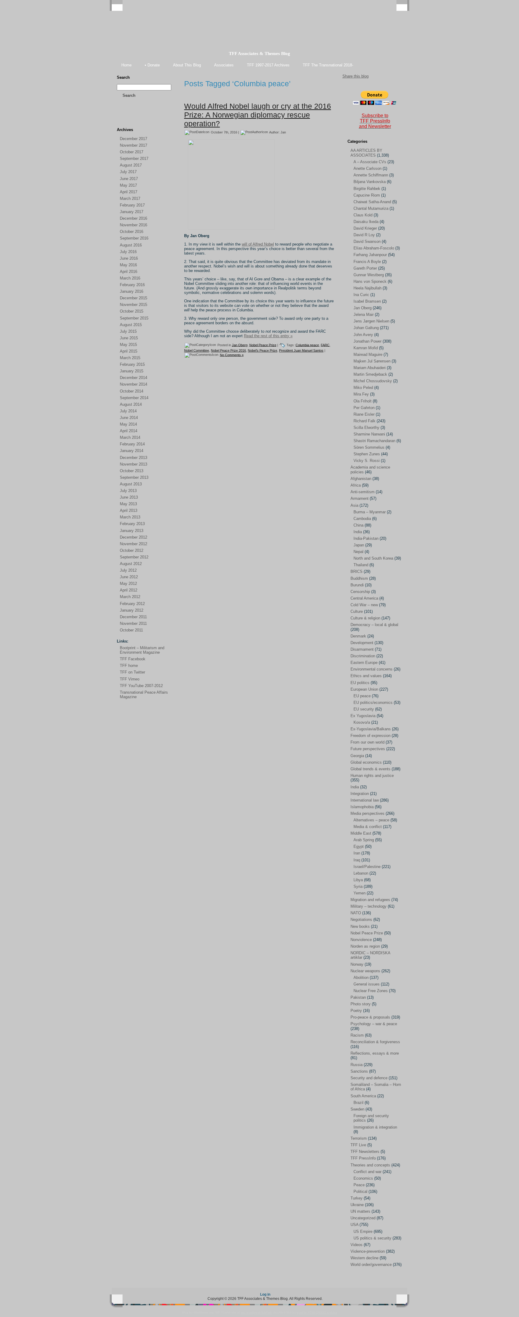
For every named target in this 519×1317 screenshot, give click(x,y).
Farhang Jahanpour (370, 254)
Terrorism (359, 1138)
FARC (325, 345)
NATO (356, 913)
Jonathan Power (367, 341)
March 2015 (130, 358)
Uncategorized (363, 1218)
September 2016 (134, 238)
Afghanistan (361, 478)
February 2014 (132, 444)
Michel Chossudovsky (373, 381)
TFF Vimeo (129, 679)
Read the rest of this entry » (268, 336)
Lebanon (361, 873)
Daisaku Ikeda (366, 221)
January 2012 (131, 610)
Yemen (360, 893)
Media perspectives (367, 813)
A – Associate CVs (370, 162)
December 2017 (133, 138)
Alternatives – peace (371, 820)
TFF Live (358, 1145)
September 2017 (134, 158)
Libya (358, 880)
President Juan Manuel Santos (301, 350)
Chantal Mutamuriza (371, 208)
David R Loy (364, 235)
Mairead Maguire (368, 354)
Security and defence (369, 1078)
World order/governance (371, 1264)
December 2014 (133, 377)
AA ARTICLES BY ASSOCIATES (366, 152)
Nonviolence (361, 939)
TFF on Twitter (132, 672)
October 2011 (131, 630)
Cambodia (362, 518)
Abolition (361, 977)
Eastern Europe (364, 662)
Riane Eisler (364, 414)
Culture (357, 611)
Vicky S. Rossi (367, 460)
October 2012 (131, 550)
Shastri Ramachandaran (374, 440)
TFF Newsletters (365, 1151)
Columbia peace (307, 345)
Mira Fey (361, 394)
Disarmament (362, 649)
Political (360, 1191)
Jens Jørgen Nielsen (371, 321)
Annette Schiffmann (371, 175)
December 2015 (133, 298)
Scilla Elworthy (366, 427)
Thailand (361, 565)
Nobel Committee (196, 350)
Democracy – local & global (374, 624)
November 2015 (133, 304)
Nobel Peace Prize (262, 345)
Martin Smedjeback (370, 374)
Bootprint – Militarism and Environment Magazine (142, 650)
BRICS (357, 571)
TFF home (129, 665)
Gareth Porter (365, 268)
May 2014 (128, 424)
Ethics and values (366, 676)
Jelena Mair (364, 314)
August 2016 (131, 245)
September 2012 (134, 557)
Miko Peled (363, 387)
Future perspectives (368, 749)
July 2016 (128, 251)
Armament (360, 498)
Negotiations (361, 919)
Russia (357, 1064)
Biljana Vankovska (370, 181)
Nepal (358, 551)
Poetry (356, 1010)
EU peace (362, 696)
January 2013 (131, 530)
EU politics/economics (373, 702)
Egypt (359, 846)
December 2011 (133, 617)
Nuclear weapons (365, 971)
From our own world (367, 742)
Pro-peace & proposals (370, 1017)
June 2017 (129, 178)
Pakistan (358, 997)
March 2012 (130, 596)
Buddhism (359, 578)
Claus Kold (363, 215)
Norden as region (365, 946)
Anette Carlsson (367, 168)
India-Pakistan (366, 538)
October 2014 (131, 391)
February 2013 (132, 523)
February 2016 (132, 285)
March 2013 (130, 517)
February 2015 (132, 364)
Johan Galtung (366, 327)
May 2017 (128, 185)
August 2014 (131, 404)
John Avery (363, 334)
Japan (359, 545)
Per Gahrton (364, 407)
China (358, 525)
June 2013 (129, 497)
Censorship (360, 591)
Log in (265, 1294)
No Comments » (232, 354)
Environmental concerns (372, 669)
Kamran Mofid (366, 348)
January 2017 (131, 211)
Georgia (357, 755)
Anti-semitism (363, 492)
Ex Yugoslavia (363, 716)
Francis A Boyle (367, 261)
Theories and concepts (370, 1165)
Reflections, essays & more (375, 1053)
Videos (357, 1244)
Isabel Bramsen (367, 301)
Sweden (357, 1109)
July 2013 (128, 490)
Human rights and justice (372, 775)
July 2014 (128, 411)
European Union (364, 689)
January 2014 (131, 450)
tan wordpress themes (256, 1312)
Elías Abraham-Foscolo (374, 248)
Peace (359, 1185)
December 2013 (133, 457)
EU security (364, 709)
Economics (363, 1178)
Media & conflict (368, 826)
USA (354, 1224)
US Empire (363, 1231)
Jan (283, 132)
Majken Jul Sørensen (372, 361)
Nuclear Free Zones (371, 991)
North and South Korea (373, 558)
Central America (364, 598)
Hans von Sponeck (370, 281)
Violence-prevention (368, 1251)
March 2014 (130, 437)
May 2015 (128, 344)
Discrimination (363, 656)
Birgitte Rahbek (367, 188)
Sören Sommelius (369, 447)
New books (360, 926)
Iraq (357, 860)
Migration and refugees (370, 899)
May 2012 (128, 583)
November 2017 (133, 145)
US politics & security (372, 1238)
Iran (357, 853)
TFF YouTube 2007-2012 (141, 685)
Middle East (361, 833)
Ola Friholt (363, 401)
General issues (367, 984)
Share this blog (355, 76)
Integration (360, 793)
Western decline (364, 1258)
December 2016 (133, 218)
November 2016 (133, 225)
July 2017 (128, 172)
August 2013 (131, 484)
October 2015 (131, 311)
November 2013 (133, 464)
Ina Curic (361, 294)
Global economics (366, 762)
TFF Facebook (132, 659)
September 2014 (134, 398)
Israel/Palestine (367, 866)
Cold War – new (364, 605)
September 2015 (134, 318)
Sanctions (359, 1071)
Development (362, 642)
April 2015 (128, 351)
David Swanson (367, 241)
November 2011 (133, 623)
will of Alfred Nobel (258, 244)
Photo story (361, 1004)
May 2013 (128, 504)
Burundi (357, 585)
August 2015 (131, 324)
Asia (354, 505)
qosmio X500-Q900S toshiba (317, 1312)
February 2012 (132, 603)
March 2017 (130, 198)
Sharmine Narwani (369, 434)
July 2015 (128, 331)
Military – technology (369, 906)
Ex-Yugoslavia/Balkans (371, 729)
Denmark (358, 636)
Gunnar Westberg (369, 275)
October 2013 (131, 471)
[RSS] (121, 117)
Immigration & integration (375, 1127)
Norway (357, 964)
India (358, 532)
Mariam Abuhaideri (370, 367)
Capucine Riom (367, 195)
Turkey (357, 1198)
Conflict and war (367, 1171)
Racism (357, 1035)
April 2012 (128, 590)
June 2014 (129, 417)
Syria (358, 886)
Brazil (358, 1102)
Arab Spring (364, 840)
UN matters (360, 1211)
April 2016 (128, 271)
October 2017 (131, 152)
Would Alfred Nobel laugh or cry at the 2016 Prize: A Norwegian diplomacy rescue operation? (257, 115)
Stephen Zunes (367, 454)
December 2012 (133, 537)
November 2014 (133, 384)
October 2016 (131, 231)
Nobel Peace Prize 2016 (228, 350)
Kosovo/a (362, 722)
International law (365, 800)
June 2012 (129, 577)
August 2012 (131, 563)
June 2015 (129, 338)
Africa (356, 485)
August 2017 (131, 165)
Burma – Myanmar (370, 512)
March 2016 (130, 278)
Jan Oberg (239, 345)
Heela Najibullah (367, 288)
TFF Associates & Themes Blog (259, 53)
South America (363, 1096)
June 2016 (129, 258)
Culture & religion (365, 618)
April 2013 (128, 510)
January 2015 (131, 371)
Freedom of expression (370, 735)
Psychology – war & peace (374, 1024)
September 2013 (134, 477)
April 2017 (128, 192)
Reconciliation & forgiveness (375, 1042)
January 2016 (131, 291)
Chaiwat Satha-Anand (372, 202)
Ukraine (357, 1204)
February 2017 (132, 205)
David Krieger (365, 228)
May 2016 (128, 265)
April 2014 (128, 431)
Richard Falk (364, 421)
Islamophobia (362, 807)
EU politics (360, 682)
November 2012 (133, 544)
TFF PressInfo (363, 1158)
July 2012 (128, 570)
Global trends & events (370, 769)
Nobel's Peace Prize (262, 350)
